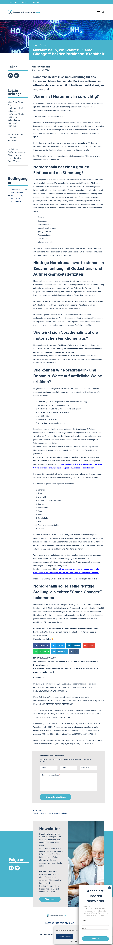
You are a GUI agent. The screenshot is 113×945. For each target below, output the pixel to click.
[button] (99, 12)
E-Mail (64, 767)
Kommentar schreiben (51, 775)
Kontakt (25, 2)
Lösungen (43, 45)
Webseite (85, 767)
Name (44, 767)
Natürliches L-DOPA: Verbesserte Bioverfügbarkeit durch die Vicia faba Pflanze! (16, 155)
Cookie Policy (73, 941)
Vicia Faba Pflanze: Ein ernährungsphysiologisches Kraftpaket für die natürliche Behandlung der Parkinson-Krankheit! (16, 114)
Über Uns (13, 2)
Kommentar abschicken (55, 797)
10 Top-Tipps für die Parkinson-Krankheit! (15, 137)
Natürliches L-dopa (19, 190)
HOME (35, 45)
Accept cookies (64, 936)
